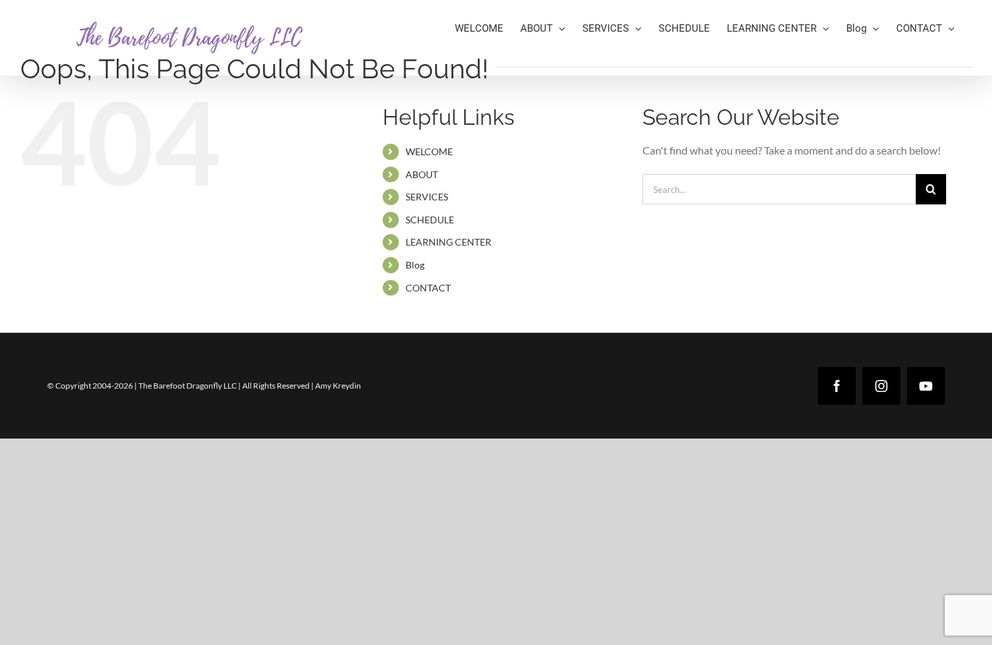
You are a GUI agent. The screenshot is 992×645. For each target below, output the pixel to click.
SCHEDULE (430, 219)
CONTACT (428, 287)
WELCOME (429, 151)
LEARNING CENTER (448, 242)
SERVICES (427, 196)
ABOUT (422, 174)
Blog (415, 265)
